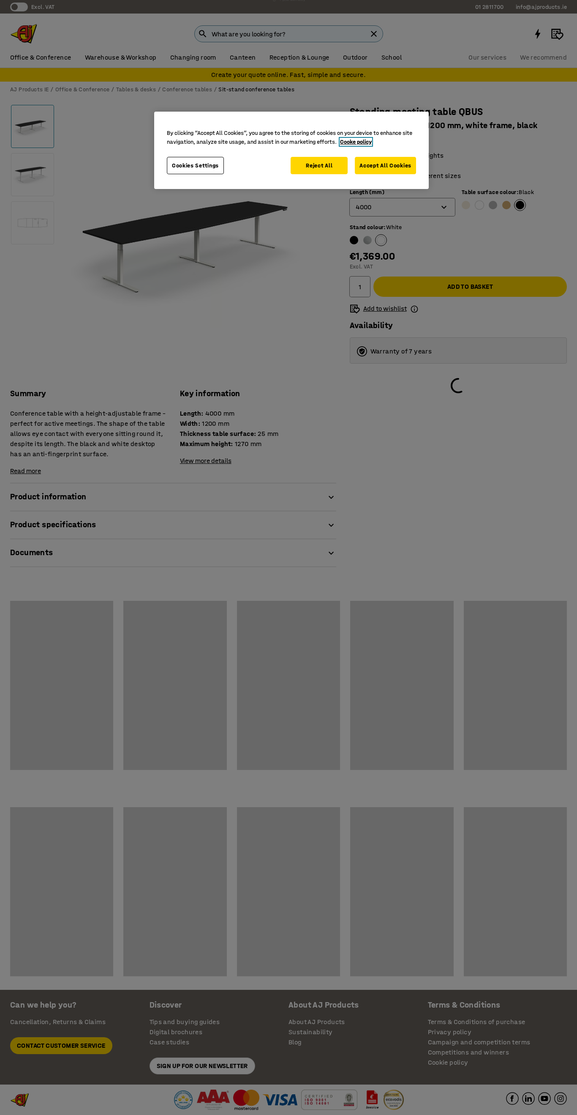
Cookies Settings (195, 165)
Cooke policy (356, 141)
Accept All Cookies (385, 165)
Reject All (319, 165)
